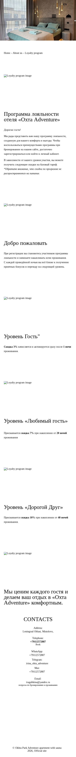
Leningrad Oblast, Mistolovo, (38, 631)
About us (18, 53)
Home (7, 53)
